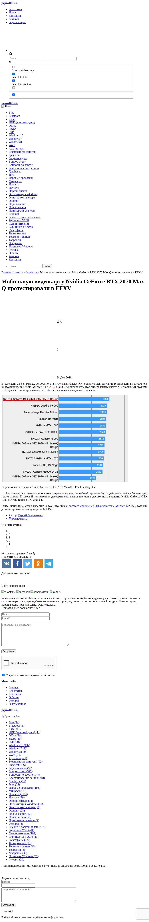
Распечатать (19, 518)
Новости (14, 12)
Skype (12, 128)
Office (12, 125)
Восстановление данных (24, 168)
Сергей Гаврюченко (30, 515)
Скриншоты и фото (21, 226)
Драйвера (15, 171)
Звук (11, 174)
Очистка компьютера (22, 197)
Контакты (15, 15)
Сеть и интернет (19, 223)
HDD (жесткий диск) (22, 122)
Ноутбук (14, 187)
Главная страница (12, 272)
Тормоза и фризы (19, 236)
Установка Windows (21, 246)
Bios (11, 112)
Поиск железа (17, 207)
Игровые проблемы (21, 177)
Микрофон (15, 181)
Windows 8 (15, 142)
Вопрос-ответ (17, 161)
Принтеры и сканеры (22, 210)
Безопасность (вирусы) (23, 151)
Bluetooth (14, 115)
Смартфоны (16, 230)
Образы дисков (18, 190)
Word (12, 145)
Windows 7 (15, 138)
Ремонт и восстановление (25, 217)
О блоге (14, 253)
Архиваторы (16, 148)
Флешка (14, 249)
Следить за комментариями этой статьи (30, 675)
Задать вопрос (17, 22)
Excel (12, 119)
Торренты (15, 239)
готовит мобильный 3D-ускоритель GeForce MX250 (102, 505)
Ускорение (15, 243)
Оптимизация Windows (23, 194)
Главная (14, 687)
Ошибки (14, 200)
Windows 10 (16, 135)
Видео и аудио (18, 158)
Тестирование (17, 233)
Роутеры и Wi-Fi (19, 220)
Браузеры (14, 155)
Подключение (17, 204)
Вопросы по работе (21, 164)
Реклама (14, 19)
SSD (11, 132)
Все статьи (15, 9)
